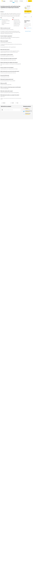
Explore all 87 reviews (28, 31)
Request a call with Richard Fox (28, 11)
